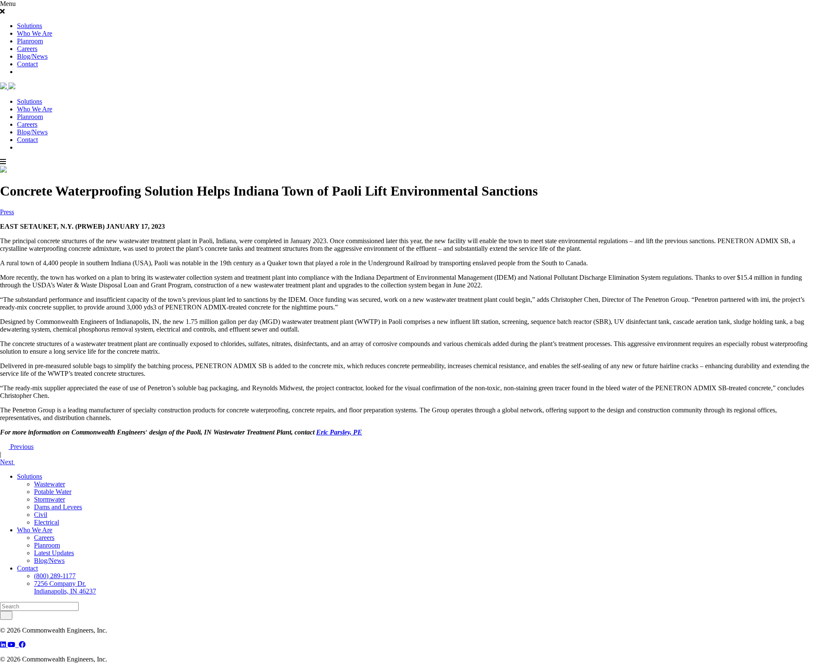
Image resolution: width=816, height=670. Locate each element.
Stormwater (49, 499)
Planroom (30, 41)
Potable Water (52, 491)
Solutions (29, 25)
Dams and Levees (58, 507)
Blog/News (32, 56)
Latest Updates (54, 552)
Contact (27, 64)
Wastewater (49, 484)
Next (7, 462)
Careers (27, 48)
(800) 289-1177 (55, 575)
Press (7, 212)
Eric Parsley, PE (339, 432)
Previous (21, 446)
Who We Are (34, 33)
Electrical (46, 522)
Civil (40, 514)
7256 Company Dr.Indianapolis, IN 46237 (65, 587)
